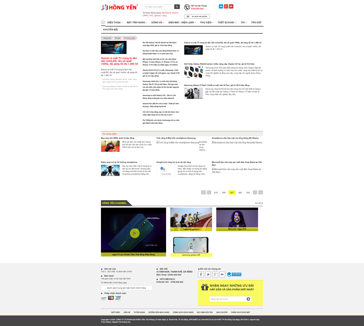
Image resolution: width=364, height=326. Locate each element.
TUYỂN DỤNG (139, 312)
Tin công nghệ (129, 38)
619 (216, 192)
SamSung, (166, 12)
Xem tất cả (259, 203)
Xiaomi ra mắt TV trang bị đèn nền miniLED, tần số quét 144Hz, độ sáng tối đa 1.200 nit (222, 42)
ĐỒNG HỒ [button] (157, 22)
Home (103, 22)
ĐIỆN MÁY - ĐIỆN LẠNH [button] (181, 22)
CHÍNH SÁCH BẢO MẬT (240, 312)
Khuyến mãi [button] (110, 29)
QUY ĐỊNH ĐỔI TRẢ (205, 312)
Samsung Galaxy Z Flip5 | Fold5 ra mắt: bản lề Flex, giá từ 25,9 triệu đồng (120, 87)
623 (248, 192)
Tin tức (117, 38)
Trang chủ (107, 38)
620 (224, 192)
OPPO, (146, 15)
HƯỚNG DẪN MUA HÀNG (158, 312)
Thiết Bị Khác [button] (226, 22)
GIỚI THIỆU (115, 312)
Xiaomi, (175, 12)
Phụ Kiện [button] (206, 22)
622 (240, 192)
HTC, (151, 15)
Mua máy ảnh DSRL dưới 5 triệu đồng (117, 138)
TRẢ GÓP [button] (256, 22)
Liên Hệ (127, 312)
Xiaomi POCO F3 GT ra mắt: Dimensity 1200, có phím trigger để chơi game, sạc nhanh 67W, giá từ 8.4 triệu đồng (161, 73)
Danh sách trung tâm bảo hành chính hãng (126, 287)
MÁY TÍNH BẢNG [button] (136, 22)
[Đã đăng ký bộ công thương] (234, 274)
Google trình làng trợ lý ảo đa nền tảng (173, 162)
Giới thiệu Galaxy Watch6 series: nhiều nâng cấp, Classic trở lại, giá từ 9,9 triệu (119, 80)
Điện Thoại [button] (114, 22)
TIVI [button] (243, 22)
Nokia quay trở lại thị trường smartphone (119, 162)
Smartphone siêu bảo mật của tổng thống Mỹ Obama (235, 138)
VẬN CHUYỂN (222, 312)
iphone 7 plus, (161, 15)
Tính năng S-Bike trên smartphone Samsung (176, 138)
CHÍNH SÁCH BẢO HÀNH (183, 312)
